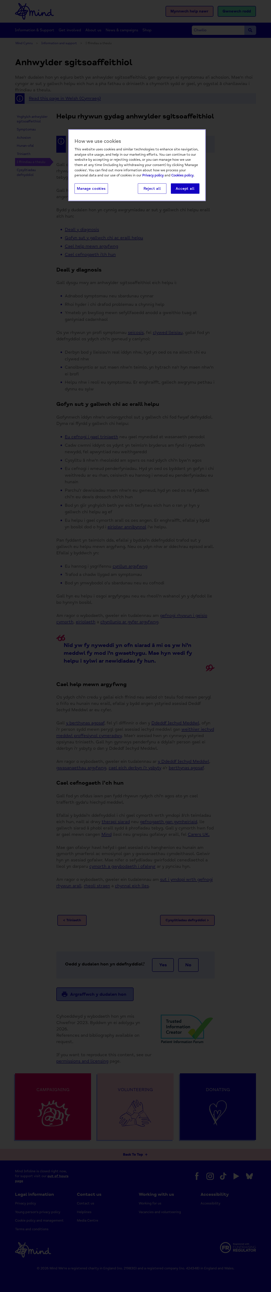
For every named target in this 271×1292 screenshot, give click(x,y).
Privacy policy (153, 175)
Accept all (185, 188)
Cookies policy (182, 175)
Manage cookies (91, 188)
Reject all (152, 188)
